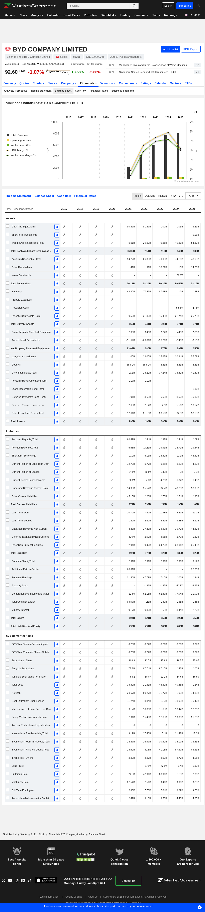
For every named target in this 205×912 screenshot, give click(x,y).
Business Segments (123, 90)
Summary (9, 83)
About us (92, 896)
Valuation (107, 83)
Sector (175, 83)
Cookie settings (73, 896)
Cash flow (80, 90)
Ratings (146, 83)
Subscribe (185, 5)
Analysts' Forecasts (15, 90)
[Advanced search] (134, 6)
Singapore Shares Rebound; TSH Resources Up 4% (147, 72)
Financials (87, 83)
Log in (168, 5)
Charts (37, 83)
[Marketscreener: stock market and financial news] (30, 6)
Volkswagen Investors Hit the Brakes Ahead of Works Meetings (153, 65)
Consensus (127, 83)
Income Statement (41, 90)
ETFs (188, 83)
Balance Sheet (63, 90)
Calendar (161, 83)
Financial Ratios (99, 90)
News (52, 83)
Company (68, 83)
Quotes (24, 83)
